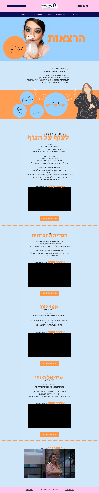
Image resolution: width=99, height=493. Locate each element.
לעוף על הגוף (56, 105)
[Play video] (49, 463)
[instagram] (78, 6)
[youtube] (87, 6)
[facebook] (84, 6)
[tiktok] (81, 6)
